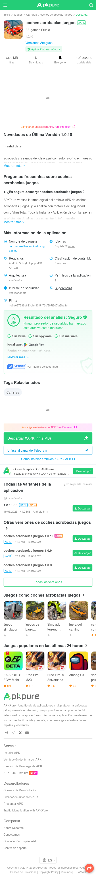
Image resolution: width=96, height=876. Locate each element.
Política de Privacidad (23, 872)
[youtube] (27, 733)
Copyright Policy (48, 872)
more (71, 246)
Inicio (7, 14)
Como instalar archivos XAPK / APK (46, 459)
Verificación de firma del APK (23, 759)
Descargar (83, 471)
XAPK (81, 22)
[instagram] (13, 733)
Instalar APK (12, 752)
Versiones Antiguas (38, 42)
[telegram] (6, 733)
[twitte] (20, 733)
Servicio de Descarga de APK (23, 766)
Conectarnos (12, 834)
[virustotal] (85, 316)
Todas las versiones (48, 582)
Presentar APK (13, 803)
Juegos (18, 14)
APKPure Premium (16, 773)
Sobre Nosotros (14, 828)
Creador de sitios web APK (21, 797)
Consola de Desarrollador (20, 790)
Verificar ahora (18, 293)
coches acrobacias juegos (56, 14)
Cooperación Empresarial (20, 841)
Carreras (31, 14)
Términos (66, 872)
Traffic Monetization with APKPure (26, 810)
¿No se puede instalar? (78, 484)
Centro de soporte (15, 848)
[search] (91, 5)
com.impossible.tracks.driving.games (27, 248)
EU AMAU (80, 872)
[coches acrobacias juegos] (13, 29)
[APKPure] (48, 5)
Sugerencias (63, 288)
